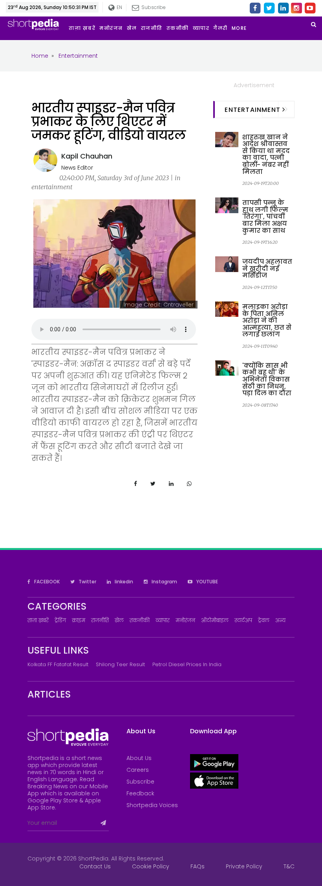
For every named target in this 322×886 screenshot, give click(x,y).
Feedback (140, 793)
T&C (289, 866)
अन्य (280, 620)
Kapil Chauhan (86, 156)
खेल (119, 620)
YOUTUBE (206, 581)
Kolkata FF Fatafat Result (57, 664)
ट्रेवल (263, 620)
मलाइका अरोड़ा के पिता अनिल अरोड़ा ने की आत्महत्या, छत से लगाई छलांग (266, 320)
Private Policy (244, 866)
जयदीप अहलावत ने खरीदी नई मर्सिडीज (267, 268)
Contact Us (95, 866)
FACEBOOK (46, 581)
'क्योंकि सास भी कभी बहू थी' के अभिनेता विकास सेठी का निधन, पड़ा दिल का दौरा (266, 379)
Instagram (163, 581)
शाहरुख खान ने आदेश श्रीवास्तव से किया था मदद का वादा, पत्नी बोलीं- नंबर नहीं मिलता (266, 154)
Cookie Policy (150, 866)
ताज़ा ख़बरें (38, 620)
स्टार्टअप (243, 620)
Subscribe (140, 782)
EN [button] (118, 7)
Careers (137, 770)
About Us (139, 758)
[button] (241, 28)
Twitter (86, 581)
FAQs (197, 866)
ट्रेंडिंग (60, 620)
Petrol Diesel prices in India (186, 664)
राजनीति (100, 620)
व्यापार (163, 620)
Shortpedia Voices (152, 805)
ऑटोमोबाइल (215, 620)
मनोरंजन (185, 620)
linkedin (123, 581)
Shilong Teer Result (120, 664)
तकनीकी (140, 620)
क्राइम (78, 620)
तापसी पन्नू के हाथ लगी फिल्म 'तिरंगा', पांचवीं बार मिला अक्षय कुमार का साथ (265, 216)
